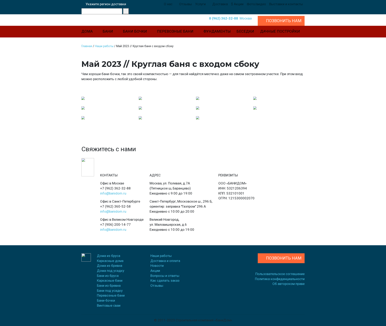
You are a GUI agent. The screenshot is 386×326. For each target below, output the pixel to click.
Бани (108, 31)
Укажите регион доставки (105, 4)
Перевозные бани (175, 31)
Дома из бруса (108, 256)
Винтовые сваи (108, 305)
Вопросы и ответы (164, 276)
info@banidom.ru (113, 193)
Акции (155, 271)
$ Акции (237, 4)
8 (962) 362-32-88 (222, 18)
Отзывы (185, 4)
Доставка (220, 4)
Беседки (245, 31)
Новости (157, 266)
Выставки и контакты (286, 4)
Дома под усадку (110, 271)
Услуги (200, 4)
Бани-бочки (106, 300)
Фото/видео (256, 4)
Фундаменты (217, 31)
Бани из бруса (108, 276)
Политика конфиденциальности (280, 279)
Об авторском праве (288, 284)
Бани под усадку (110, 291)
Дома (87, 31)
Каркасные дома (110, 261)
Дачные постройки (280, 31)
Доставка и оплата (165, 261)
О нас (168, 4)
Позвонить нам (283, 258)
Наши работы (161, 256)
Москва (246, 18)
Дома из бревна (109, 266)
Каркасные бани (109, 280)
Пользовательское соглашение (280, 274)
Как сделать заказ (165, 280)
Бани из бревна (109, 286)
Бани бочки (135, 31)
